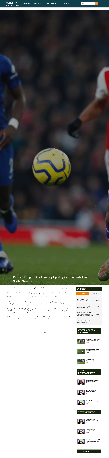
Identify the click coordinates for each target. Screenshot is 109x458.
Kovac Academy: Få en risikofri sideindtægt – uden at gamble (92, 351)
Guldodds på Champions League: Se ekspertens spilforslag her (93, 341)
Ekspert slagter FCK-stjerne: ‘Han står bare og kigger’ (84, 300)
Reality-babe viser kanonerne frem (91, 391)
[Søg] (96, 3)
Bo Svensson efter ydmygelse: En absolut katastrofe (84, 306)
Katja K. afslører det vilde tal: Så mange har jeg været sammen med (93, 441)
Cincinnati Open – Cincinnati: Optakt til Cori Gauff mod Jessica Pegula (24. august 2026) (85, 314)
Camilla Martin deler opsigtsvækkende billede (93, 401)
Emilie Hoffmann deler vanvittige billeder (92, 380)
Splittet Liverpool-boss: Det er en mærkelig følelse (84, 321)
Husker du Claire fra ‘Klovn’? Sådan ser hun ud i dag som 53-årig (92, 420)
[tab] (82, 293)
